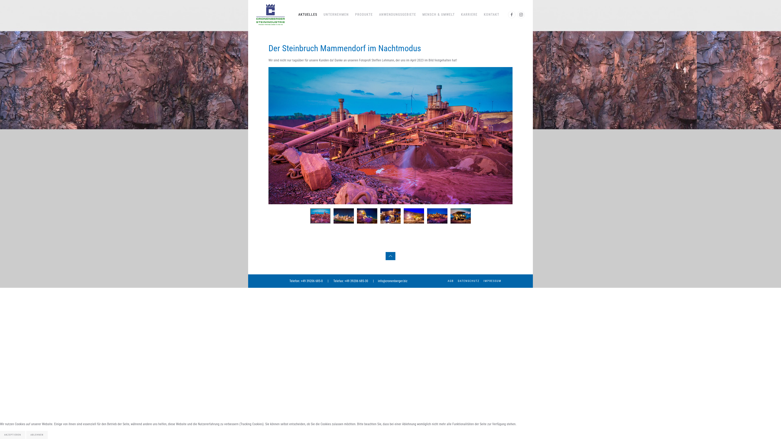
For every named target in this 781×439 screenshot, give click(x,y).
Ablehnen (37, 435)
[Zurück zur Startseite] (270, 14)
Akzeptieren (12, 435)
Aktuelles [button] (307, 14)
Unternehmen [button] (336, 14)
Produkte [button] (364, 14)
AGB (451, 281)
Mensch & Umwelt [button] (438, 14)
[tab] (320, 216)
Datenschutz (468, 281)
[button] (276, 135)
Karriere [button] (469, 14)
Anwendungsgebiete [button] (397, 14)
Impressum (492, 281)
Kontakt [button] (491, 14)
